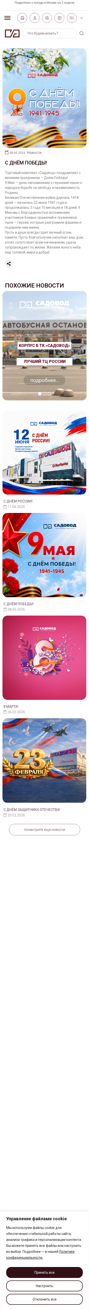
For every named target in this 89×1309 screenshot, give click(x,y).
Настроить (44, 1286)
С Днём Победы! (18, 604)
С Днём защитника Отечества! (31, 810)
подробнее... (44, 380)
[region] (44, 1260)
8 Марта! (11, 707)
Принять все (44, 1272)
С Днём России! (18, 501)
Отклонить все (45, 1299)
